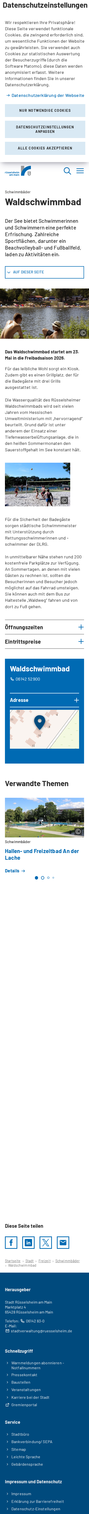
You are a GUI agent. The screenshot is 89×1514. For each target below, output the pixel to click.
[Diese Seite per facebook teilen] (11, 1242)
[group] (44, 729)
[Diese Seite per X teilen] (46, 1242)
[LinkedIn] (28, 1242)
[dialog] (44, 81)
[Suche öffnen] (67, 171)
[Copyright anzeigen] (83, 333)
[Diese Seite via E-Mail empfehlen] (63, 1242)
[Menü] (80, 171)
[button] (44, 627)
